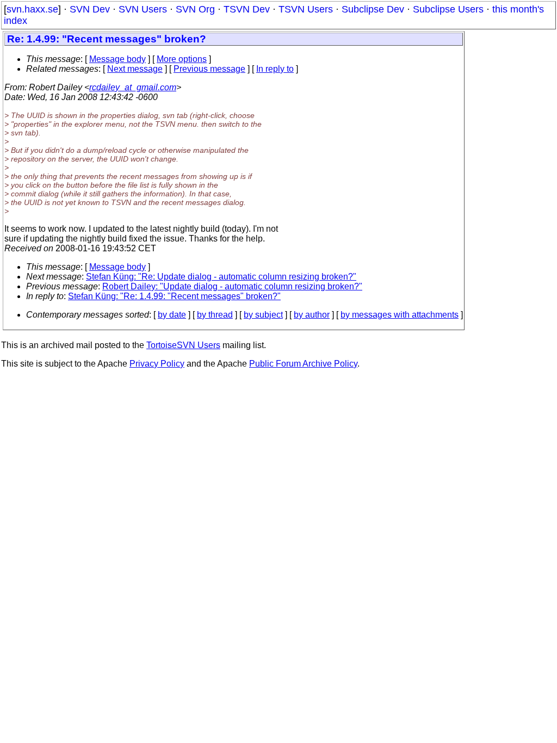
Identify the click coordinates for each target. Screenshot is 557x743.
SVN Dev (90, 9)
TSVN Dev (247, 9)
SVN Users (143, 9)
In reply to (275, 68)
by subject (263, 314)
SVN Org (195, 9)
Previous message (209, 68)
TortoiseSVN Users (183, 345)
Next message (135, 68)
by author (312, 314)
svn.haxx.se (32, 9)
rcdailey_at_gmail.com (132, 87)
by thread (215, 314)
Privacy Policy (156, 363)
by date (172, 314)
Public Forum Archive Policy (303, 363)
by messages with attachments (400, 314)
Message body (117, 59)
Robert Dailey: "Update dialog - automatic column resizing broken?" (232, 286)
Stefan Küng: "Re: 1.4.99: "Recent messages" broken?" (174, 296)
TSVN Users (305, 9)
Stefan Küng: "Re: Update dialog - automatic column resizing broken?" (221, 276)
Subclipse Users (448, 9)
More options (182, 59)
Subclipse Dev (373, 9)
